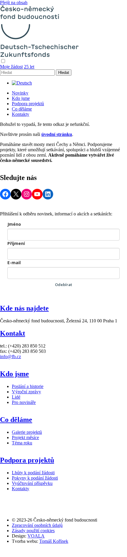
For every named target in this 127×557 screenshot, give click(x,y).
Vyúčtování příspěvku (32, 483)
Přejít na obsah (13, 2)
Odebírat (63, 284)
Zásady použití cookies (33, 530)
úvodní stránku (56, 134)
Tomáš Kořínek (53, 541)
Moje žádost (11, 66)
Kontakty (20, 114)
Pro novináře (24, 402)
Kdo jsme (21, 98)
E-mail (14, 262)
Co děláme (22, 108)
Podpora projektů (28, 103)
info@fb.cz (10, 356)
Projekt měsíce (25, 437)
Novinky (20, 92)
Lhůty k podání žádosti (33, 472)
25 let (29, 66)
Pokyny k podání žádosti (35, 477)
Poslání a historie (27, 386)
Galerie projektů (27, 432)
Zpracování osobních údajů (37, 525)
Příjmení (16, 243)
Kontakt (12, 333)
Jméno (14, 224)
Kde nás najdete (24, 308)
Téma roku (22, 442)
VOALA (36, 535)
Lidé (16, 397)
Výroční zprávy (26, 391)
